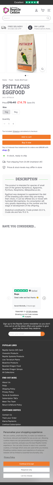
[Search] (48, 18)
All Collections (8, 372)
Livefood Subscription (11, 424)
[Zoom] (42, 68)
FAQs (4, 385)
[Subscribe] (43, 334)
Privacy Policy (8, 392)
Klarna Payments (9, 421)
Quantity (6, 119)
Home (4, 80)
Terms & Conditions (10, 395)
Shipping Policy (8, 389)
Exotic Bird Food (21, 80)
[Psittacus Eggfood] (19, 255)
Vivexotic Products (10, 353)
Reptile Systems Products (13, 356)
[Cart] (43, 10)
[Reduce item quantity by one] (4, 124)
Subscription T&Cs (10, 398)
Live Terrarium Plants (11, 360)
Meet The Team (9, 401)
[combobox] (26, 18)
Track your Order (9, 418)
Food (11, 80)
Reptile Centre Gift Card (12, 350)
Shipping (16, 131)
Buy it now (26, 142)
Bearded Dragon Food (11, 366)
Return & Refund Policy (12, 405)
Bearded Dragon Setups (12, 369)
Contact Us (7, 415)
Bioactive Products (10, 363)
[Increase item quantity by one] (13, 124)
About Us (6, 382)
